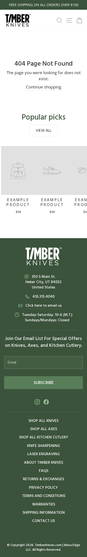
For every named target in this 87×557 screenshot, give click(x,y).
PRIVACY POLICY (43, 487)
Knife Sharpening (43, 446)
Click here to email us (43, 305)
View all (43, 130)
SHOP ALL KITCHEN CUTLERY (43, 437)
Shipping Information (43, 512)
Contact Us (43, 521)
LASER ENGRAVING (43, 454)
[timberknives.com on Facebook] (46, 402)
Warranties (43, 504)
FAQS (43, 471)
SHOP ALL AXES (43, 429)
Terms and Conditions (43, 496)
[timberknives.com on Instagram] (37, 402)
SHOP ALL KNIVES (43, 421)
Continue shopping (43, 87)
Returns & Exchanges (43, 479)
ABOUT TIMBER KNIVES (43, 462)
